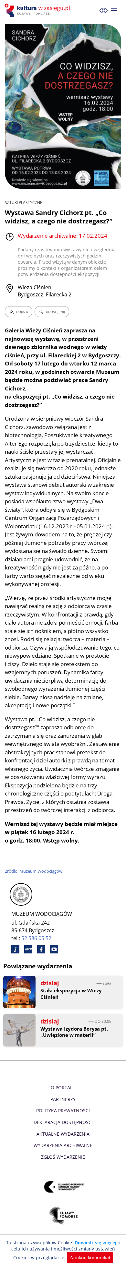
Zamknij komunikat (89, 1257)
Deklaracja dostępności (63, 1122)
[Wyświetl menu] (114, 10)
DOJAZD (22, 311)
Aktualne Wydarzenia (63, 1134)
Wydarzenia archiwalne (63, 1145)
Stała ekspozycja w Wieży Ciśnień (71, 993)
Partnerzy (63, 1099)
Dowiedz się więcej (95, 1242)
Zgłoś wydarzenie (63, 1157)
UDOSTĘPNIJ (55, 311)
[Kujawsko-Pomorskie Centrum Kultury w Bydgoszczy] (63, 1187)
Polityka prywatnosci (63, 1110)
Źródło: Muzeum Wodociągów (33, 871)
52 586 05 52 (36, 938)
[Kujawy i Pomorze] (63, 1215)
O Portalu (63, 1087)
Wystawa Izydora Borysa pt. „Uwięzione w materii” (74, 1032)
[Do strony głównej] (38, 10)
